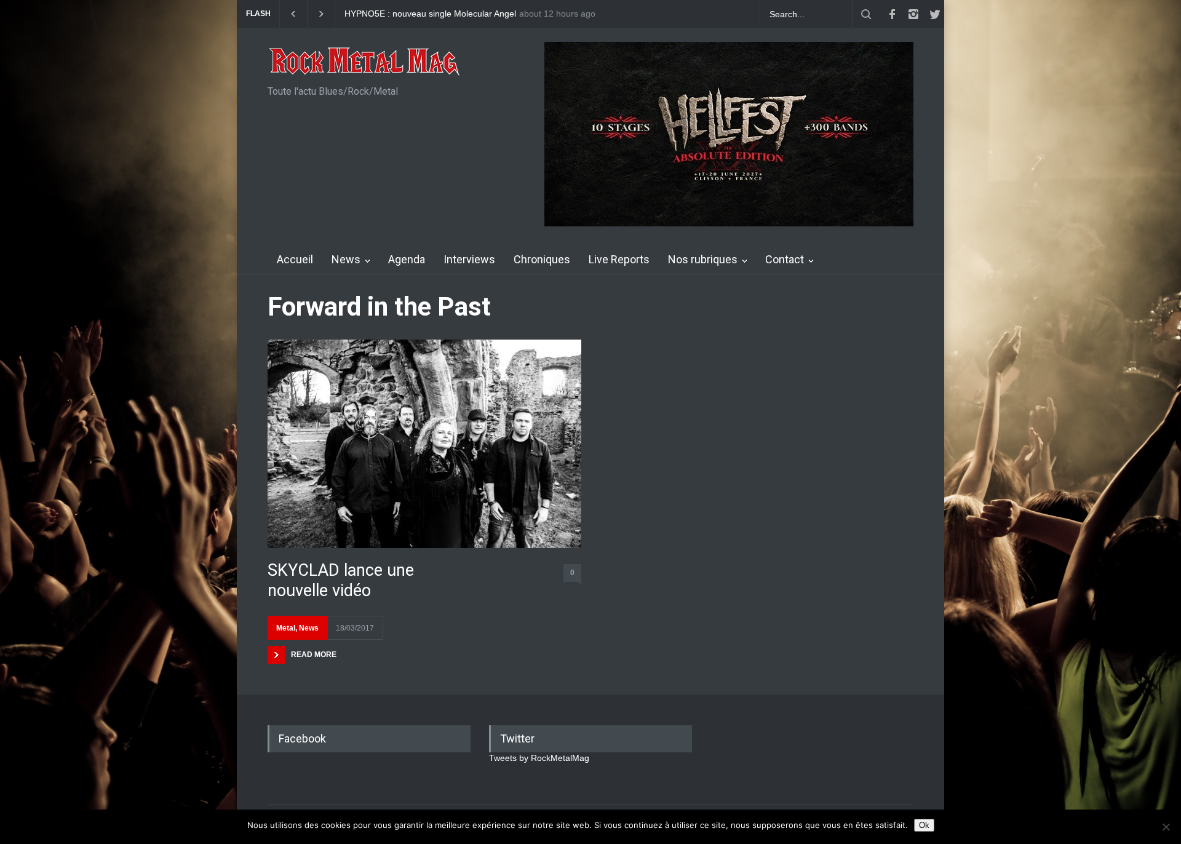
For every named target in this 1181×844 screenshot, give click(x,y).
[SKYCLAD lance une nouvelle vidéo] (424, 444)
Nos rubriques (703, 259)
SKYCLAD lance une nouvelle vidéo (341, 580)
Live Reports (619, 259)
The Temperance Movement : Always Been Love (438, 13)
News (346, 259)
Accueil (295, 259)
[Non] (1165, 827)
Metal (285, 628)
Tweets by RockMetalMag (539, 758)
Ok (924, 825)
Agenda (406, 259)
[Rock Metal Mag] (365, 62)
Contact (784, 259)
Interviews (469, 259)
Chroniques (542, 259)
